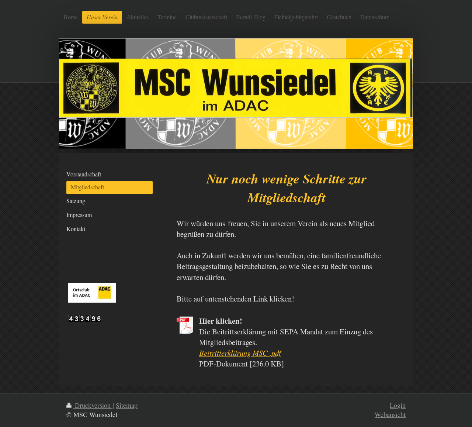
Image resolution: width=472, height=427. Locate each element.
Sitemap (127, 405)
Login (398, 405)
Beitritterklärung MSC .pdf (240, 353)
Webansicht (390, 414)
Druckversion (92, 405)
